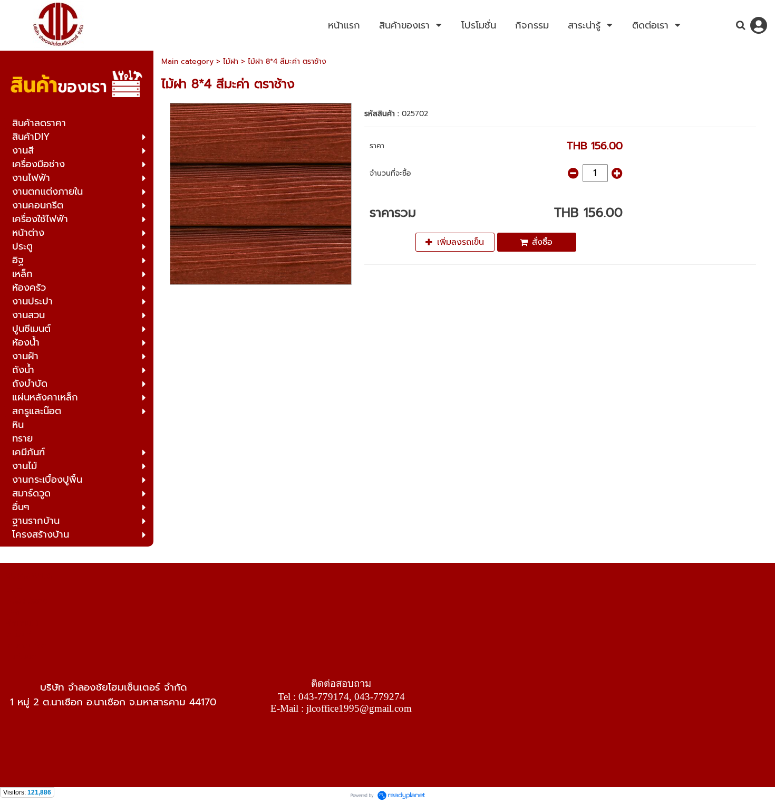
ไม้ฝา (230, 61)
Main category (187, 61)
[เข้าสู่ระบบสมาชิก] (758, 25)
